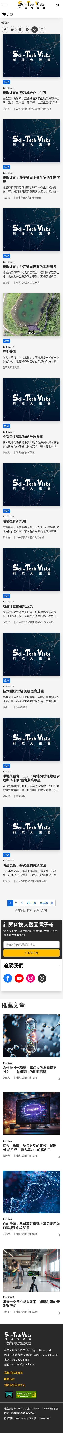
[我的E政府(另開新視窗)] (9, 1394)
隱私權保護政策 (13, 1372)
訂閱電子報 (31, 952)
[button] (58, 5)
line (26, 29)
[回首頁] (31, 5)
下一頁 (32, 903)
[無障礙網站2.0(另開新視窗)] (26, 1394)
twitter (12, 29)
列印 (42, 29)
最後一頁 (48, 903)
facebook (5, 29)
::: (2, 22)
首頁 (7, 22)
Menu (5, 5)
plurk (20, 29)
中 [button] (34, 29)
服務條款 (9, 1378)
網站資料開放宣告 (15, 1385)
